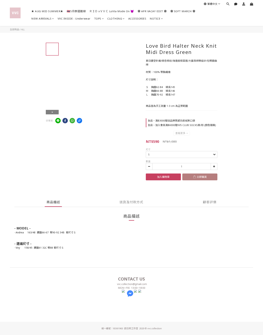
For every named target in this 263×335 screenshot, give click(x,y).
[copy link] (79, 120)
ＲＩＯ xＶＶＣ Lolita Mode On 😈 (111, 11)
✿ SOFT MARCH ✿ (182, 11)
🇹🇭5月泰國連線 (76, 11)
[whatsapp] (72, 120)
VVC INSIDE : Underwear (74, 18)
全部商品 (14, 29)
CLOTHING (114, 18)
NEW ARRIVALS (41, 18)
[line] (58, 120)
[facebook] (65, 120)
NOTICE (155, 18)
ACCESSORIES (137, 18)
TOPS (97, 18)
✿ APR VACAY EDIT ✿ (152, 11)
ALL (23, 29)
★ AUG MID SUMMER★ (47, 11)
